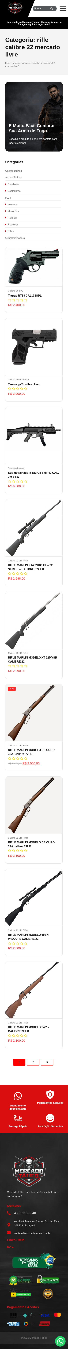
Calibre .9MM (14, 379)
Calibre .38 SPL (15, 291)
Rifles (25, 561)
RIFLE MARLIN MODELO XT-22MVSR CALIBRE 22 (32, 659)
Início (7, 63)
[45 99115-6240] (9, 1213)
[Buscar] (52, 8)
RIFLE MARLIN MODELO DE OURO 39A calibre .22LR (31, 844)
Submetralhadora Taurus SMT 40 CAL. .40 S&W (33, 474)
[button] (60, 1341)
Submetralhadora (16, 468)
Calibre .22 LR (15, 561)
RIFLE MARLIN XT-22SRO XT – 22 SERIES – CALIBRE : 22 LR (30, 567)
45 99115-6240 (25, 1213)
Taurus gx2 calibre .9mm (24, 384)
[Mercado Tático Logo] (29, 1171)
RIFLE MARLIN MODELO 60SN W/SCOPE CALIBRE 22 (28, 936)
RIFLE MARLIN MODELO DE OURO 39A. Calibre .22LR (31, 752)
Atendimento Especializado (17, 1107)
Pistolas (25, 379)
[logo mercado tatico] (15, 8)
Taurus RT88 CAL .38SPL (25, 295)
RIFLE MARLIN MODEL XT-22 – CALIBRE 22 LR (28, 1029)
